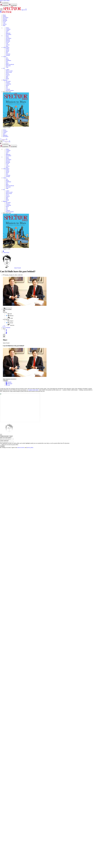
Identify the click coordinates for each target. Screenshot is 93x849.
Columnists (8, 84)
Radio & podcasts (10, 64)
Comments (7, 327)
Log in (11, 436)
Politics (7, 28)
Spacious (12, 325)
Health (7, 78)
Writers (4, 16)
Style (7, 77)
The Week (8, 81)
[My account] (26, 9)
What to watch (9, 71)
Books (7, 59)
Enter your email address (5, 437)
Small (10, 313)
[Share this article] (4, 335)
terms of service (21, 447)
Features (8, 82)
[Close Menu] (1, 141)
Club (4, 22)
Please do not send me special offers (10, 444)
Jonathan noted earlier (33, 390)
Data (7, 52)
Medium (11, 315)
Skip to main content (4, 0)
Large (11, 318)
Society (7, 50)
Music (7, 63)
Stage (7, 67)
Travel (7, 73)
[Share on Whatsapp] (6, 333)
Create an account (4, 436)
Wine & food (9, 72)
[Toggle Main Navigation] (1, 9)
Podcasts (5, 19)
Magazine (8, 33)
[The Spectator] (12, 9)
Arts (7, 57)
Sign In (23, 9)
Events (4, 21)
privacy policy (30, 447)
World (7, 51)
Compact (11, 320)
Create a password (4, 440)
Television (8, 65)
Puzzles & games (10, 90)
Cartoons (8, 89)
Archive (5, 24)
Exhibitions (8, 60)
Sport (7, 76)
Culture (7, 30)
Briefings (5, 20)
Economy (8, 54)
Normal (11, 322)
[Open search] (1, 139)
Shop (4, 25)
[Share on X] (6, 331)
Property (8, 74)
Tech (7, 31)
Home (4, 15)
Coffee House (6, 47)
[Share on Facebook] (6, 330)
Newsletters (5, 17)
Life (4, 68)
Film (7, 61)
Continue (2, 446)
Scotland (8, 55)
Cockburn (8, 29)
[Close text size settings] (4, 311)
